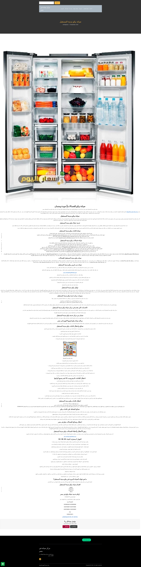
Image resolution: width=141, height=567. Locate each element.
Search (57, 2)
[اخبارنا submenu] (92, 8)
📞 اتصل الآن (66, 526)
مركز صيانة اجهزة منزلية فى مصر (70, 436)
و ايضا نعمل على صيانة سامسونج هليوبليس (70, 516)
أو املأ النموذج (73, 526)
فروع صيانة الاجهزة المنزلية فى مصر (70, 272)
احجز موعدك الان (86, 539)
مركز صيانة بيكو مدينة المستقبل (132, 211)
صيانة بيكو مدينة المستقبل (70, 21)
